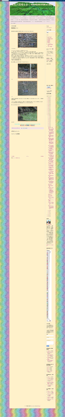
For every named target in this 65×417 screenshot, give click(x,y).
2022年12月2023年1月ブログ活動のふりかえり (50, 355)
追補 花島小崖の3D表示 (51, 163)
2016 (48, 110)
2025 (48, 98)
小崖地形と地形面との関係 (51, 167)
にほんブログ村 (49, 88)
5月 (49, 124)
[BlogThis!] (24, 128)
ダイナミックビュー (50, 55)
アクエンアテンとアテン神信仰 (50, 395)
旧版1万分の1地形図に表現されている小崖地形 (51, 153)
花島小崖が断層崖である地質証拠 (51, 146)
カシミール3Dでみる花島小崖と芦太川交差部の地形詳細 (51, 132)
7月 (49, 122)
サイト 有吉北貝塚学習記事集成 (37, 21)
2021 (48, 104)
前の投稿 (42, 156)
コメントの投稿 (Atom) (16, 157)
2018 (48, 108)
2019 (48, 106)
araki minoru (49, 224)
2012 (48, 214)
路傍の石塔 (50, 184)
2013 (48, 114)
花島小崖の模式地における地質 (51, 161)
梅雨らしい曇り (49, 371)
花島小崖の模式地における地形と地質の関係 (51, 158)
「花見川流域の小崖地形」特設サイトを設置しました (51, 143)
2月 (49, 211)
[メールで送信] (23, 128)
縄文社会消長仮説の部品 (27, 21)
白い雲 (48, 366)
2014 (48, 113)
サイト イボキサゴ (47, 21)
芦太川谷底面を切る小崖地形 (51, 148)
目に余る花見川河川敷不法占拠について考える (51, 182)
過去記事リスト (25, 16)
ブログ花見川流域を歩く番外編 (33, 16)
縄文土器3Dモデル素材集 (33, 19)
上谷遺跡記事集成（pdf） (50, 45)
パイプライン (49, 43)
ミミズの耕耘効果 (51, 171)
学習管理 (12, 19)
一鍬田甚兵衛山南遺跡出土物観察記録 (44, 19)
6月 (49, 123)
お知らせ (48, 350)
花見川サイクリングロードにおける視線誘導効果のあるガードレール (51, 207)
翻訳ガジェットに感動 (51, 200)
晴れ (48, 367)
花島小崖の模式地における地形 (51, 165)
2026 (48, 97)
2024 (48, 100)
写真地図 (48, 39)
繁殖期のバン (50, 194)
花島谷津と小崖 (50, 127)
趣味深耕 (48, 41)
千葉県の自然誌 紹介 (51, 186)
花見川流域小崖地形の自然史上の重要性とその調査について (51, 179)
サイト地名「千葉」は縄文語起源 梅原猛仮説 (21, 19)
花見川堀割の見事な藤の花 (51, 150)
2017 (48, 109)
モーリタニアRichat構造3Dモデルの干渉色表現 (50, 383)
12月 (49, 115)
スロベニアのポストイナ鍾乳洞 (50, 385)
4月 (49, 126)
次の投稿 (13, 156)
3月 (49, 210)
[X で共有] (25, 128)
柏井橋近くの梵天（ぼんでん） (51, 188)
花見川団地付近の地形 (51, 176)
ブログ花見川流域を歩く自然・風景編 (45, 16)
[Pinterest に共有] (26, 128)
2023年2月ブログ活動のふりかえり (50, 352)
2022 (48, 102)
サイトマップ (49, 36)
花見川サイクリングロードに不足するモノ (51, 198)
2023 (48, 101)
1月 (49, 213)
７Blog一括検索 (13, 23)
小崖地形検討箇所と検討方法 (51, 169)
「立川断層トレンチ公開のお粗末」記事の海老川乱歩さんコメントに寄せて (51, 191)
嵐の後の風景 (50, 195)
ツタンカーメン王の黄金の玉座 (50, 399)
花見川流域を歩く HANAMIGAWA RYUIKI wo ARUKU (32, 5)
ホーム (28, 156)
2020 (48, 105)
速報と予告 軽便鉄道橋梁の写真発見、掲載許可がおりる (51, 139)
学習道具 (52, 19)
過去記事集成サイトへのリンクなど (16, 16)
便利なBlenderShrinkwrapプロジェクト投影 (50, 360)
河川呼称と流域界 (50, 38)
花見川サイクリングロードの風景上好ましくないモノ (51, 203)
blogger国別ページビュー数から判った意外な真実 (51, 155)
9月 (49, 119)
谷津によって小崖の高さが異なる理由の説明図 (51, 129)
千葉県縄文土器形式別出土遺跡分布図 (16, 21)
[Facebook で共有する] (25, 128)
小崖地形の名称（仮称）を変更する (51, 173)
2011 (48, 216)
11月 (49, 117)
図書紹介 (48, 42)
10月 (49, 118)
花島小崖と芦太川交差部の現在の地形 (51, 136)
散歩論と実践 (49, 37)
